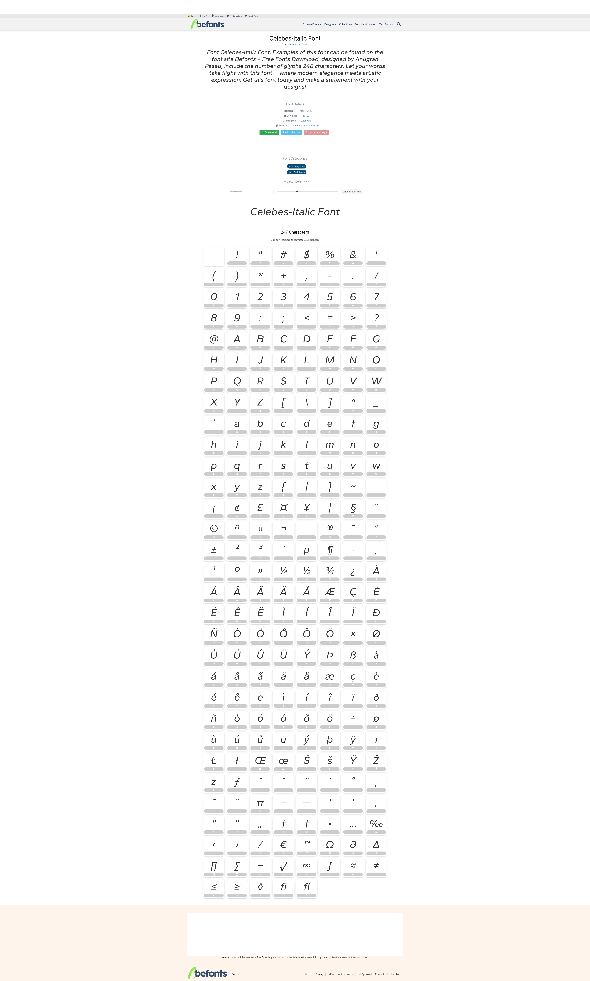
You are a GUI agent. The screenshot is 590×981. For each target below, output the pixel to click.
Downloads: (293, 115)
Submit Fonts (253, 16)
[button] (399, 25)
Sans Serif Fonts (296, 172)
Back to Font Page (318, 132)
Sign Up (204, 16)
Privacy (319, 974)
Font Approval (364, 974)
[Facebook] (239, 974)
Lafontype (306, 120)
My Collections (236, 16)
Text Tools (385, 24)
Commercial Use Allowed (306, 125)
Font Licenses (345, 974)
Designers (330, 24)
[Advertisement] (295, 934)
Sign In (192, 16)
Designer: (291, 120)
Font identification (365, 24)
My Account (219, 16)
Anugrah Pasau (300, 44)
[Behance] (233, 974)
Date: (290, 110)
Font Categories (297, 166)
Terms (308, 974)
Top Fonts (397, 974)
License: (283, 125)
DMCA (330, 974)
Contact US (381, 974)
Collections (345, 24)
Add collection (292, 132)
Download (271, 132)
